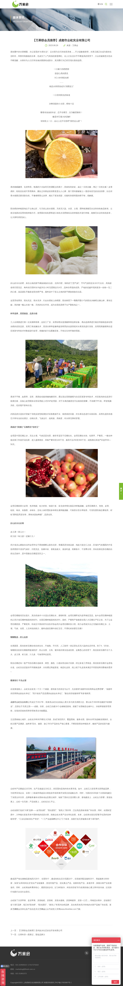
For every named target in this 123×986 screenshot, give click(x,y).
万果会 (42, 909)
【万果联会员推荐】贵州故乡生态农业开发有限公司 (40, 930)
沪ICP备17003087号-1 (63, 982)
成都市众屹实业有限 (19, 702)
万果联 (15, 909)
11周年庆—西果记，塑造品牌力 (31, 935)
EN (101, 4)
